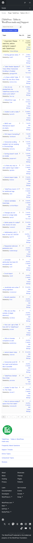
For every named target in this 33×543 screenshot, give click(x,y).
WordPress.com (8, 502)
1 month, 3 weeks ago (28, 191)
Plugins (19, 479)
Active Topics (6, 454)
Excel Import (8, 273)
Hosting (4, 479)
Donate (20, 494)
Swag (20, 497)
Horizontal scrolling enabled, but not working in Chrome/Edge (11, 144)
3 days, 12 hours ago (28, 101)
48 (22, 417)
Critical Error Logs (10, 100)
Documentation (7, 491)
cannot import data (10, 352)
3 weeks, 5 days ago (27, 113)
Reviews (4, 462)
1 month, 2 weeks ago (28, 167)
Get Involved (21, 488)
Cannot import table (10, 177)
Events (19, 491)
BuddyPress (6, 512)
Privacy (4, 482)
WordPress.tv (7, 497)
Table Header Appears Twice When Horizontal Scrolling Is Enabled (11, 69)
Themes (20, 476)
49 (25, 417)
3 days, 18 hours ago (27, 56)
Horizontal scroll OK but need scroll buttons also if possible (10, 364)
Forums (4, 8)
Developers (5, 494)
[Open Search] (24, 2)
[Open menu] (30, 2)
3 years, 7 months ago (27, 43)
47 (18, 417)
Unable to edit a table (11, 112)
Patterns (20, 482)
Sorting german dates (11, 55)
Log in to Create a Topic (10, 30)
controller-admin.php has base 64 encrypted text (10, 262)
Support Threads (7, 449)
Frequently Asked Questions (11, 445)
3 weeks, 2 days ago (27, 89)
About (4, 472)
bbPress (5, 509)
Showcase (20, 472)
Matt (4, 506)
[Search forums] (20, 26)
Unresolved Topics (8, 458)
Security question (9, 297)
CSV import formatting (11, 134)
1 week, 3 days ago (28, 68)
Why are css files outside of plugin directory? (9, 313)
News (3, 476)
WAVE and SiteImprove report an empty (9, 126)
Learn (3, 488)
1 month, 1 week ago (28, 143)
